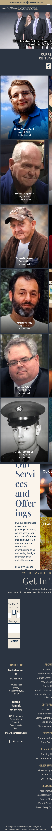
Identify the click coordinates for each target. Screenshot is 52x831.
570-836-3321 (29, 592)
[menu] (48, 3)
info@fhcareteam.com (16, 733)
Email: (14, 606)
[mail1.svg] (22, 743)
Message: (13, 621)
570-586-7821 (16, 710)
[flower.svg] (14, 743)
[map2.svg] (18, 743)
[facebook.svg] (9, 743)
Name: (9, 607)
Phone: (18, 607)
